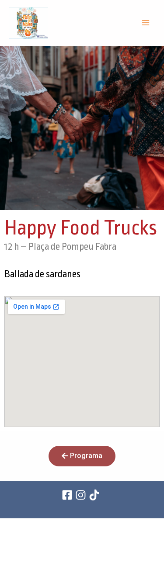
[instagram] (82, 495)
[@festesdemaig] (95, 495)
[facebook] (68, 495)
